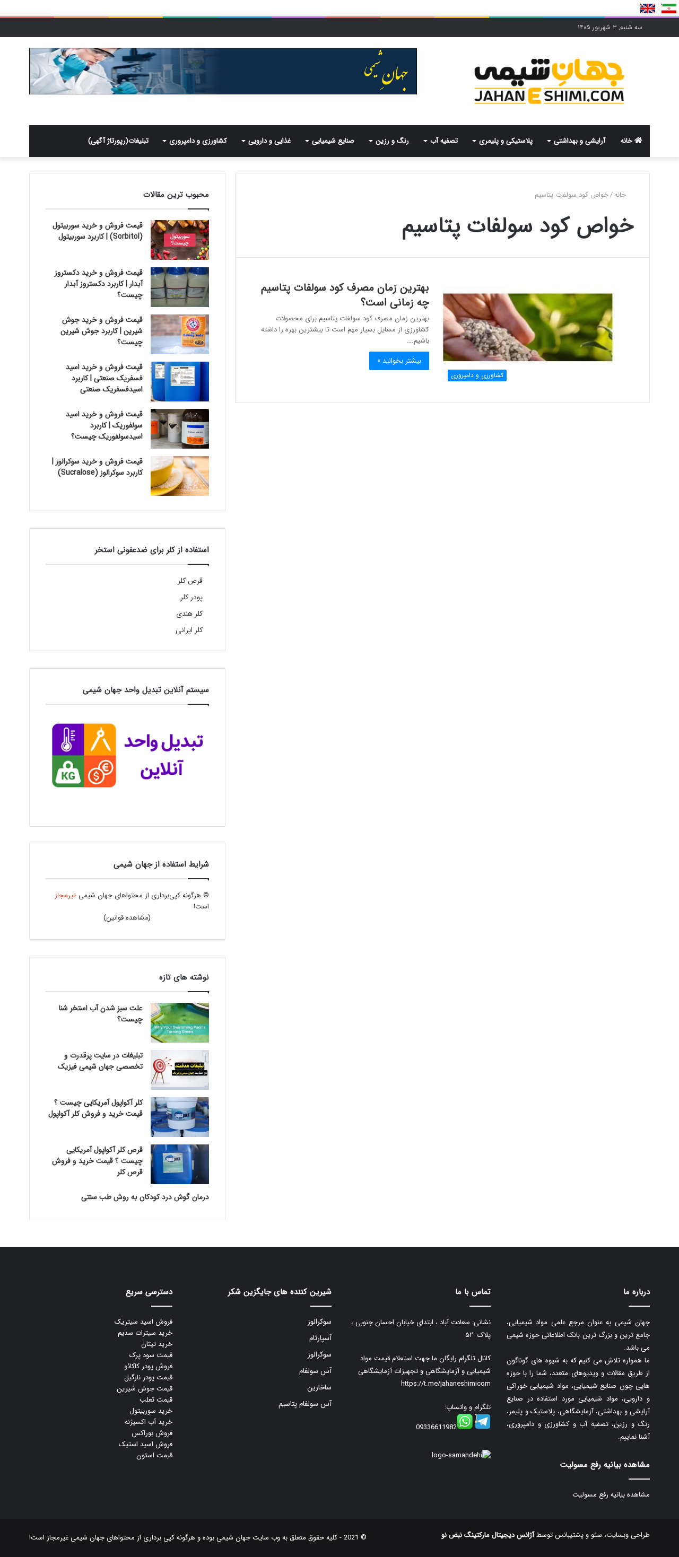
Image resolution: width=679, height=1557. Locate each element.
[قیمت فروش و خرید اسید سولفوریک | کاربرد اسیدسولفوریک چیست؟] (180, 429)
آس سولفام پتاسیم (305, 1404)
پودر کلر (191, 597)
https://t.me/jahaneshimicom (446, 1383)
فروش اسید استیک (145, 1444)
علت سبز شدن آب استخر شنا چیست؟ (101, 1013)
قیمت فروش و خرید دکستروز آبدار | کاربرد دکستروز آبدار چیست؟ (99, 284)
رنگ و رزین (392, 140)
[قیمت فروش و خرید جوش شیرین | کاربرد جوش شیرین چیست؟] (180, 334)
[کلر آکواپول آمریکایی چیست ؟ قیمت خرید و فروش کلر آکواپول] (180, 1117)
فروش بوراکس (152, 1433)
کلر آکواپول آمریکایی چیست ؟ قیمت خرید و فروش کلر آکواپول (95, 1108)
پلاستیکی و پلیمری (506, 140)
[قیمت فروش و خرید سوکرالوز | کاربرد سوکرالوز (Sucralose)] (180, 476)
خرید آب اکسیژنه (148, 1422)
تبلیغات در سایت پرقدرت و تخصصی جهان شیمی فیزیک (100, 1060)
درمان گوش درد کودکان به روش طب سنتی (145, 1197)
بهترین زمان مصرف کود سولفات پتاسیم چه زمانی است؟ (345, 295)
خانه (627, 140)
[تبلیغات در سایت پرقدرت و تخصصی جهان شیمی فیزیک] (180, 1070)
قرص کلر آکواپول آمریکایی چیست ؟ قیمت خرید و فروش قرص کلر (97, 1161)
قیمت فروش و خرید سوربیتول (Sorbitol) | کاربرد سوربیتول (98, 231)
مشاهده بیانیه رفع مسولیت (611, 1494)
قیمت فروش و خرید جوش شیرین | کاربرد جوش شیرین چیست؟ (101, 331)
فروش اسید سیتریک (143, 1321)
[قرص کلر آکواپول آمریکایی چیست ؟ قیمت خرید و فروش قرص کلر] (180, 1164)
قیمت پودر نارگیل (148, 1377)
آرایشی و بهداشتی (579, 140)
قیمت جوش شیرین (144, 1388)
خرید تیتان (156, 1344)
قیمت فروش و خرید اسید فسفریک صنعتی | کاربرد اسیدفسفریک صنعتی (104, 378)
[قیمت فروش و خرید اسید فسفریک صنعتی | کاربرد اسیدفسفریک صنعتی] (180, 381)
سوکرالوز (320, 1321)
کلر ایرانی (189, 630)
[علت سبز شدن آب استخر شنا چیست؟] (180, 1023)
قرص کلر (190, 581)
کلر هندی (189, 613)
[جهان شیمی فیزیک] (552, 81)
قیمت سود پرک (150, 1355)
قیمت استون (154, 1455)
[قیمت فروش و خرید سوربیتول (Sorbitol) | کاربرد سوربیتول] (180, 240)
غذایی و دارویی (269, 140)
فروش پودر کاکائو (148, 1366)
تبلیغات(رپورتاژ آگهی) (118, 140)
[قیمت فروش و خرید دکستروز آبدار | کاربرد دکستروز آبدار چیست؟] (180, 287)
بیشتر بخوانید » (399, 360)
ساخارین (319, 1387)
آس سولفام (315, 1371)
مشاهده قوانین (127, 917)
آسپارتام (320, 1338)
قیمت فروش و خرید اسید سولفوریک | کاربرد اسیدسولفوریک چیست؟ (104, 425)
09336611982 (436, 1427)
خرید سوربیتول (150, 1410)
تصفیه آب (444, 140)
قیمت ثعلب (156, 1399)
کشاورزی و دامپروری (198, 140)
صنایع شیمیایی (333, 140)
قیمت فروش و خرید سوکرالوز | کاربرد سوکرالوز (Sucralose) (97, 467)
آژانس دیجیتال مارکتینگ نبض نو (487, 1535)
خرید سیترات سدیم (145, 1333)
